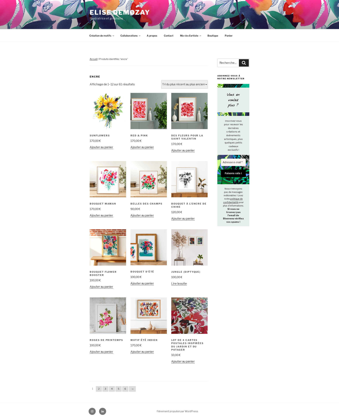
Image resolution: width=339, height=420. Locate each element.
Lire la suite (179, 283)
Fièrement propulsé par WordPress (177, 411)
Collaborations (129, 35)
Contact (168, 35)
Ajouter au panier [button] (101, 147)
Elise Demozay (120, 12)
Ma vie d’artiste (189, 35)
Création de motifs (100, 35)
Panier (229, 35)
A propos (152, 35)
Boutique (212, 35)
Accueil (93, 59)
